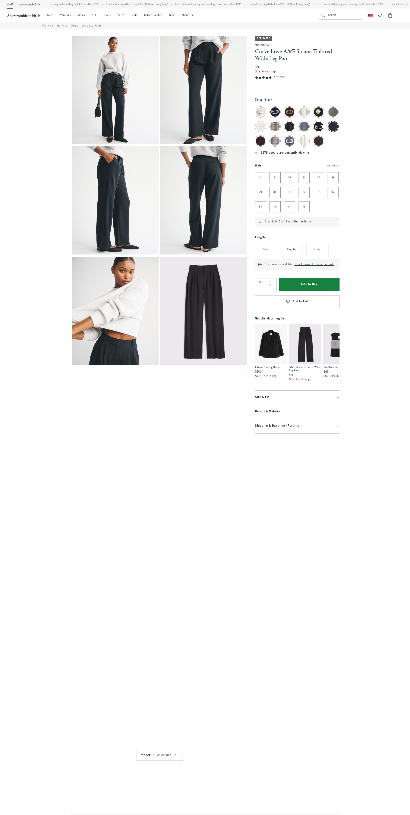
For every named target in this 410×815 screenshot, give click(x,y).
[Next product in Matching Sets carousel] (335, 344)
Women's (65, 15)
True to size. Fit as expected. (314, 264)
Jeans (106, 15)
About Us (187, 15)
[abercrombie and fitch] (23, 15)
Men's (81, 15)
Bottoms (62, 26)
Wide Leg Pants (91, 26)
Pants (74, 26)
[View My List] (379, 15)
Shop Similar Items (299, 222)
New (50, 15)
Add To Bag (309, 284)
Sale (172, 15)
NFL (94, 15)
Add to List (301, 301)
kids (134, 15)
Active (121, 15)
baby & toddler (153, 15)
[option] (271, 353)
